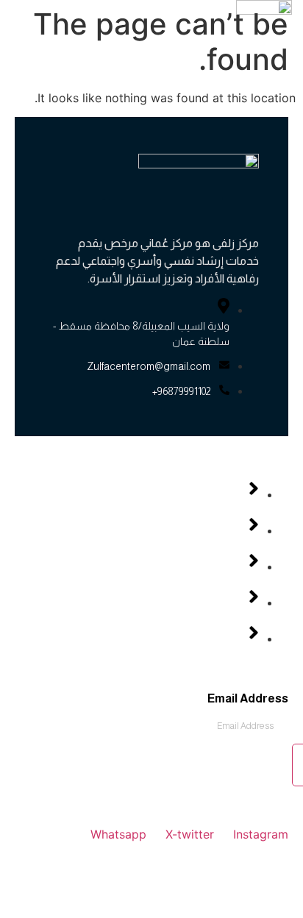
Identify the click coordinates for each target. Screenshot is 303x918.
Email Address (247, 699)
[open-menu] (163, 43)
